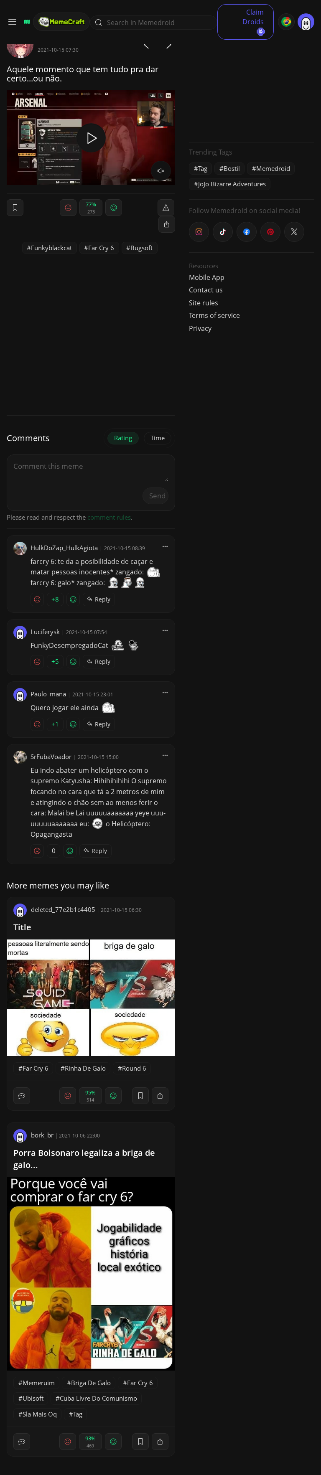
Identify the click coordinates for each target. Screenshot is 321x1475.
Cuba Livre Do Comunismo (98, 1398)
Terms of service (214, 315)
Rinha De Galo (85, 1068)
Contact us (206, 289)
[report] (166, 207)
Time (157, 438)
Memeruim (39, 1383)
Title (22, 927)
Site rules (203, 302)
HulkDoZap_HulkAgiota (64, 547)
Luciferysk (45, 631)
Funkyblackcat (51, 248)
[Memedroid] (26, 22)
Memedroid (273, 168)
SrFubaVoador (51, 756)
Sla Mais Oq (40, 1414)
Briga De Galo (91, 1383)
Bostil (232, 168)
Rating (123, 438)
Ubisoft (33, 1398)
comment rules (109, 517)
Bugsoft (141, 248)
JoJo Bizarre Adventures (232, 184)
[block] (166, 224)
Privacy (200, 328)
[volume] (161, 171)
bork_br (42, 1135)
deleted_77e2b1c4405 (63, 909)
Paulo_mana (48, 694)
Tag (77, 1414)
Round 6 (134, 1068)
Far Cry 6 (101, 248)
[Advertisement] (251, 83)
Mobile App (206, 277)
